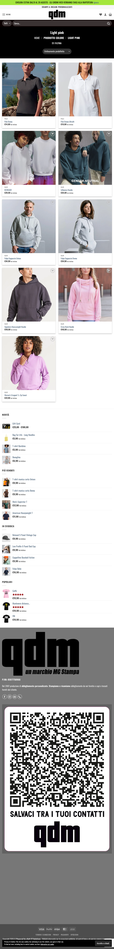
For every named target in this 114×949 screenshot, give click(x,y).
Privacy (56, 934)
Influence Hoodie (67, 190)
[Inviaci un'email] (14, 696)
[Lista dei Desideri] (100, 14)
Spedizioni (74, 934)
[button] (6, 14)
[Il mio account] (105, 14)
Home (37, 38)
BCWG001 (8, 190)
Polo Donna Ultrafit (67, 121)
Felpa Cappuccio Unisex (12, 258)
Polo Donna (8, 121)
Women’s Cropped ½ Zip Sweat (15, 395)
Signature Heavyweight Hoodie (15, 327)
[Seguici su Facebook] (4, 696)
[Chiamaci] (19, 696)
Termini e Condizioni (43, 934)
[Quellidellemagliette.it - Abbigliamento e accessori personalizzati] (57, 14)
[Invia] (108, 23)
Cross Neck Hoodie (67, 327)
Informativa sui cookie (47, 944)
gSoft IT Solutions (33, 938)
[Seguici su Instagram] (9, 696)
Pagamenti (65, 934)
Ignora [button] (96, 2)
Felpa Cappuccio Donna (69, 258)
